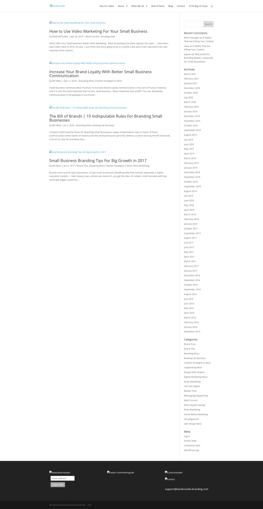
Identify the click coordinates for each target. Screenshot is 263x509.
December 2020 (192, 88)
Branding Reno (86, 80)
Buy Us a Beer (107, 6)
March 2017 (190, 261)
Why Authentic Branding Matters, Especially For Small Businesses (198, 58)
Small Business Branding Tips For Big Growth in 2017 (98, 160)
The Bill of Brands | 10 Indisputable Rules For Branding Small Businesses (105, 118)
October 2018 (191, 181)
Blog (170, 6)
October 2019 (191, 125)
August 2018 (190, 191)
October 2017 (191, 228)
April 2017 (189, 256)
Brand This (82, 165)
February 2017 (191, 266)
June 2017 (189, 247)
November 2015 (192, 331)
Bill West (56, 80)
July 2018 (188, 195)
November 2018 (192, 177)
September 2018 (192, 186)
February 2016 (191, 322)
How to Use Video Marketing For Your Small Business (98, 31)
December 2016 (192, 275)
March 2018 (190, 214)
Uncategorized (107, 36)
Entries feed (190, 440)
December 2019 (192, 116)
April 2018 (189, 209)
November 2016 (192, 280)
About (121, 6)
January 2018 (190, 223)
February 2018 (191, 219)
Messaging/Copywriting (196, 395)
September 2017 (192, 233)
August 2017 (190, 237)
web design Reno (193, 423)
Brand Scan (190, 344)
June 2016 (189, 303)
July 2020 (188, 97)
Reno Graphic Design (194, 405)
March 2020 (190, 102)
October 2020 (191, 92)
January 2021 (190, 83)
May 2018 (189, 205)
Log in (187, 436)
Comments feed (192, 445)
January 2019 (190, 167)
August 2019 (190, 134)
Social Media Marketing (196, 414)
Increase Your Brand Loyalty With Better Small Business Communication (100, 73)
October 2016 (191, 284)
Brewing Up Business (103, 125)
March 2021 (190, 74)
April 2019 (189, 153)
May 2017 (189, 252)
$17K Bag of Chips (198, 6)
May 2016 (189, 308)
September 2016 (192, 289)
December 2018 (192, 172)
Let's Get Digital (192, 386)
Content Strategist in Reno (108, 80)
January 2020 (190, 111)
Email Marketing (192, 381)
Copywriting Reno (193, 367)
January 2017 (190, 270)
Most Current (92, 36)
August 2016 (190, 294)
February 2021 (191, 78)
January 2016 (190, 327)
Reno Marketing (141, 165)
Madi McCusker (60, 36)
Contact (181, 6)
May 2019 (189, 148)
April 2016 (189, 312)
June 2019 (189, 144)
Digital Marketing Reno (195, 376)
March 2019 (190, 158)
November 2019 (192, 120)
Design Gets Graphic (194, 372)
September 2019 (192, 130)
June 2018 (189, 200)
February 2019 (191, 163)
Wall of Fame (157, 6)
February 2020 (191, 106)
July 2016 (188, 298)
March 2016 (190, 317)
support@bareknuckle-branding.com (186, 489)
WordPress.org (191, 450)
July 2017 (188, 242)
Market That (190, 390)
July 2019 (188, 139)
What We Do (137, 6)
